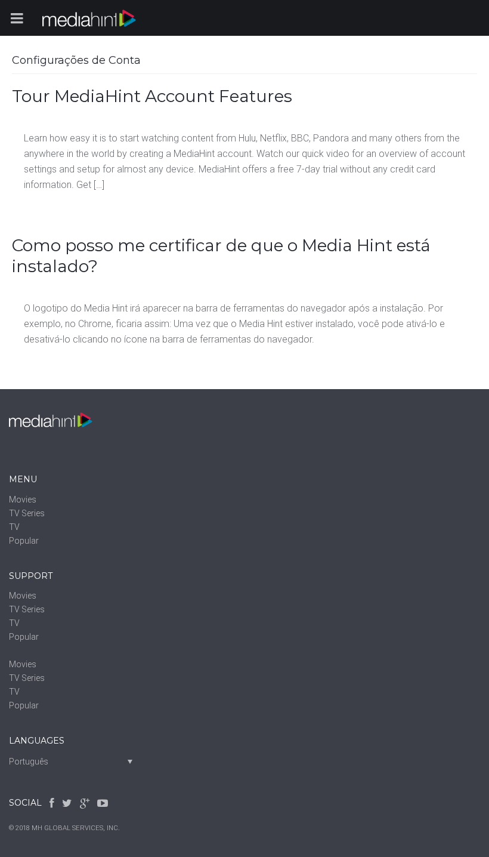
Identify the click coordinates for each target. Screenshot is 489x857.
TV (14, 527)
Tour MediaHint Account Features (152, 96)
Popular (24, 540)
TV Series (27, 513)
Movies (22, 499)
